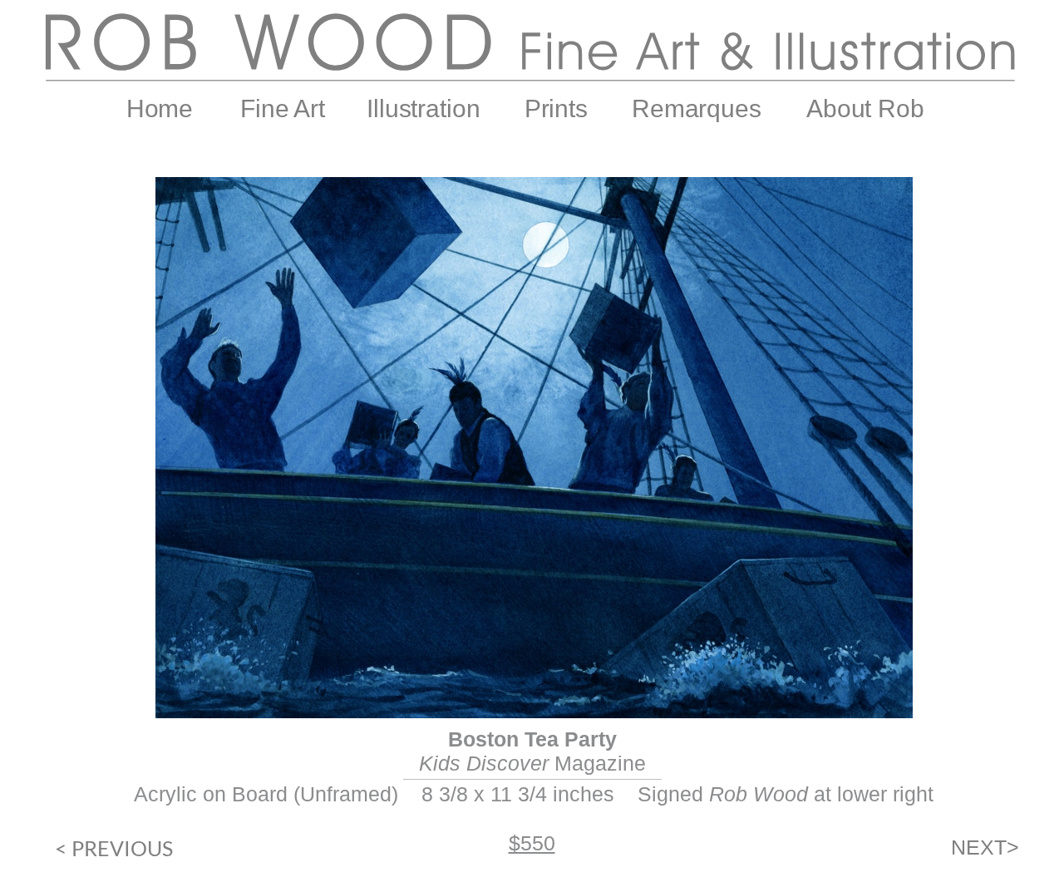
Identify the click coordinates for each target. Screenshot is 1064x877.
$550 (532, 843)
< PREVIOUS (114, 847)
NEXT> (985, 847)
